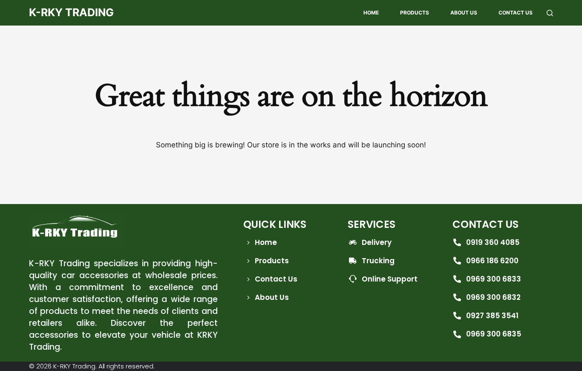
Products (414, 12)
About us (463, 12)
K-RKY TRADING (71, 12)
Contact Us (515, 12)
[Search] (550, 13)
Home (371, 12)
